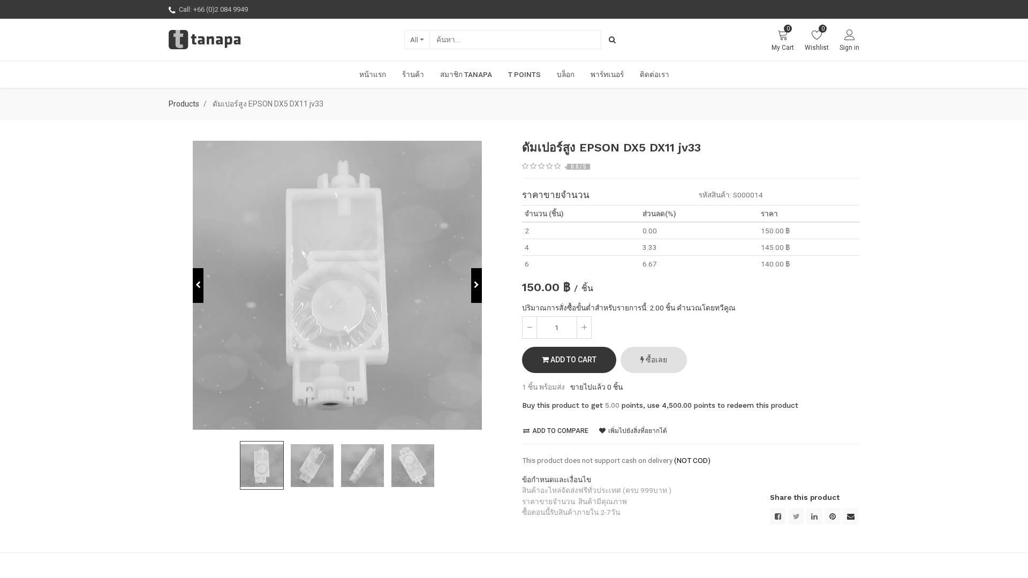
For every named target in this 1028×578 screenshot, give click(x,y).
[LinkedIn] (814, 516)
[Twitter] (796, 516)
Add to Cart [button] (572, 359)
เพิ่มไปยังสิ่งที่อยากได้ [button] (637, 431)
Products (184, 104)
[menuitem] (373, 74)
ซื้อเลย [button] (655, 359)
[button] (198, 285)
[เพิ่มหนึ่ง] (584, 327)
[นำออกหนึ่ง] (529, 327)
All (414, 39)
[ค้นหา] (612, 39)
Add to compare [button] (559, 431)
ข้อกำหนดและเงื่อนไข (556, 479)
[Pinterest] (833, 516)
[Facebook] (778, 516)
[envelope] (851, 516)
